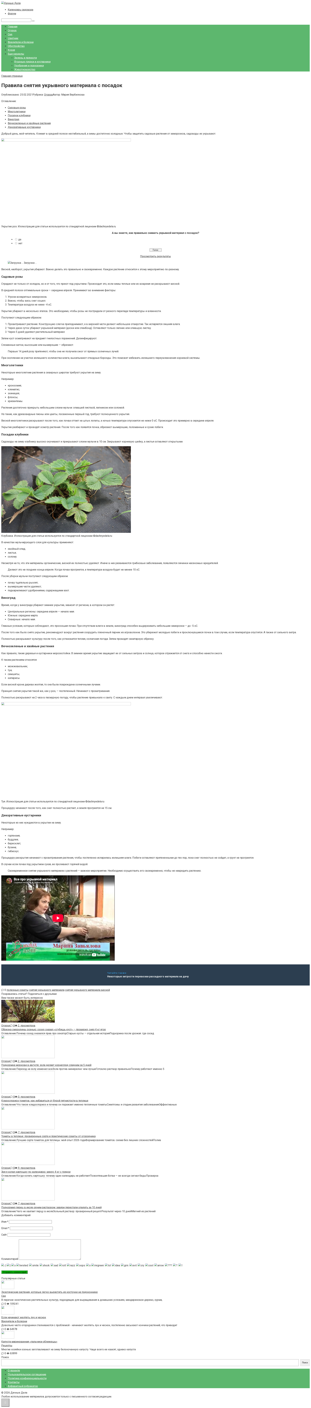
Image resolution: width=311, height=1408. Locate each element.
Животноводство (24, 69)
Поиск (5, 1357)
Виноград (13, 119)
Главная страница (12, 76)
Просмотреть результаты (155, 256)
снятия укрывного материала (46, 990)
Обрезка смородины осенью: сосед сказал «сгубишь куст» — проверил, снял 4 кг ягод (53, 1029)
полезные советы (18, 990)
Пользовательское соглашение (27, 1374)
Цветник (13, 38)
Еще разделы (16, 53)
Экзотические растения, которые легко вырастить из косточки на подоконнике (49, 1292)
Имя (4, 1221)
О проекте (14, 1370)
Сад (10, 34)
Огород (12, 30)
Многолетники (16, 111)
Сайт (4, 1234)
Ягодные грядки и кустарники (32, 61)
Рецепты (6, 1345)
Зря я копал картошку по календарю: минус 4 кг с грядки (35, 1171)
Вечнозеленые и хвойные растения (29, 123)
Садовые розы (17, 107)
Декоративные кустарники (24, 127)
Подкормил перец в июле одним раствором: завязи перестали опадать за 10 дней (51, 1207)
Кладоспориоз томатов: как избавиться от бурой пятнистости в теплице (44, 1100)
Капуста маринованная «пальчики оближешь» (29, 1341)
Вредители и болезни (21, 42)
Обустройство (16, 46)
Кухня (11, 50)
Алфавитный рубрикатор (23, 1386)
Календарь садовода (20, 9)
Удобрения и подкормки (29, 65)
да (19, 239)
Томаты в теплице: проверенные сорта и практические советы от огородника (48, 1136)
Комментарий (9, 1258)
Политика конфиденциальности (27, 1378)
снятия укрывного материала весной (87, 990)
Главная (12, 26)
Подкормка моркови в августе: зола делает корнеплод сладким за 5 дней (46, 1065)
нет (20, 243)
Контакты (14, 1382)
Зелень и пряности (25, 57)
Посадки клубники (19, 115)
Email (5, 1228)
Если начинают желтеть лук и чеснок (23, 1317)
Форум (12, 13)
